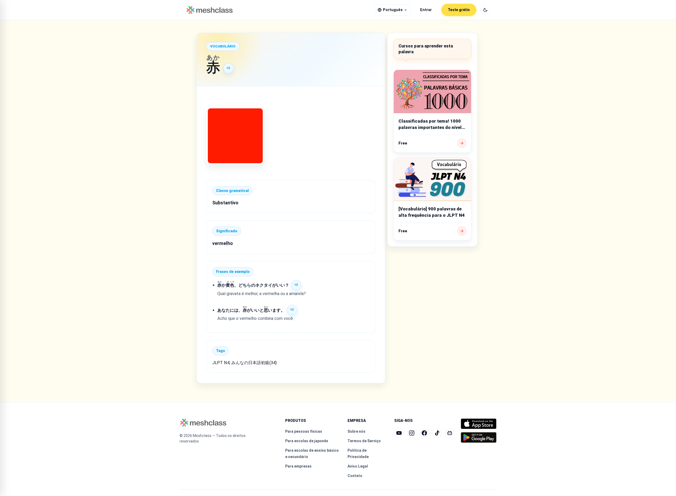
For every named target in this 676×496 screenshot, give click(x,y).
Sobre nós (356, 431)
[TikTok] (437, 433)
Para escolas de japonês (306, 441)
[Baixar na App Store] (478, 423)
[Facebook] (424, 433)
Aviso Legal (358, 466)
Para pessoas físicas (303, 431)
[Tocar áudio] (228, 68)
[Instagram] (411, 433)
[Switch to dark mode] (485, 10)
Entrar (426, 10)
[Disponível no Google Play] (478, 437)
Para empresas (298, 466)
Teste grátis (459, 10)
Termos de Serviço (364, 441)
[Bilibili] (449, 433)
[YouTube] (399, 433)
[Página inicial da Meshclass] (209, 10)
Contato (355, 476)
